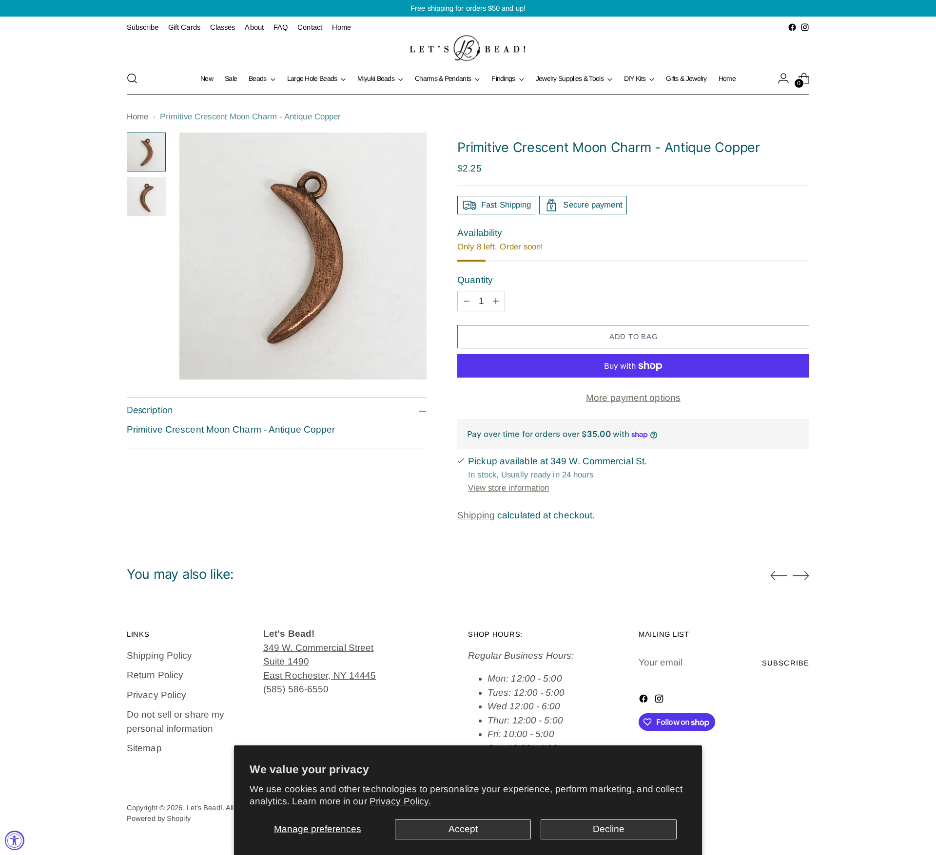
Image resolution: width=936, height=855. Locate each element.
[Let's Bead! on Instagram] (804, 27)
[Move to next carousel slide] (801, 575)
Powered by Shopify (159, 818)
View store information (508, 488)
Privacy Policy (156, 695)
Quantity (475, 280)
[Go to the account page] (783, 78)
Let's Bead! (204, 808)
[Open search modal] (132, 78)
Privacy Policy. (400, 801)
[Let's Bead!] (468, 48)
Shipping (476, 515)
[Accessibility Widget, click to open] (14, 840)
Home (137, 116)
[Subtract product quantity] (466, 301)
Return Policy (155, 675)
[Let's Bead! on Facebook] (792, 27)
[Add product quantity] (496, 301)
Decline (608, 829)
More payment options (633, 398)
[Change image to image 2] (146, 196)
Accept (463, 829)
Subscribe (785, 663)
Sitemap (144, 748)
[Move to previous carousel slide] (778, 576)
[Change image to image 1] (146, 152)
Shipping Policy (159, 655)
